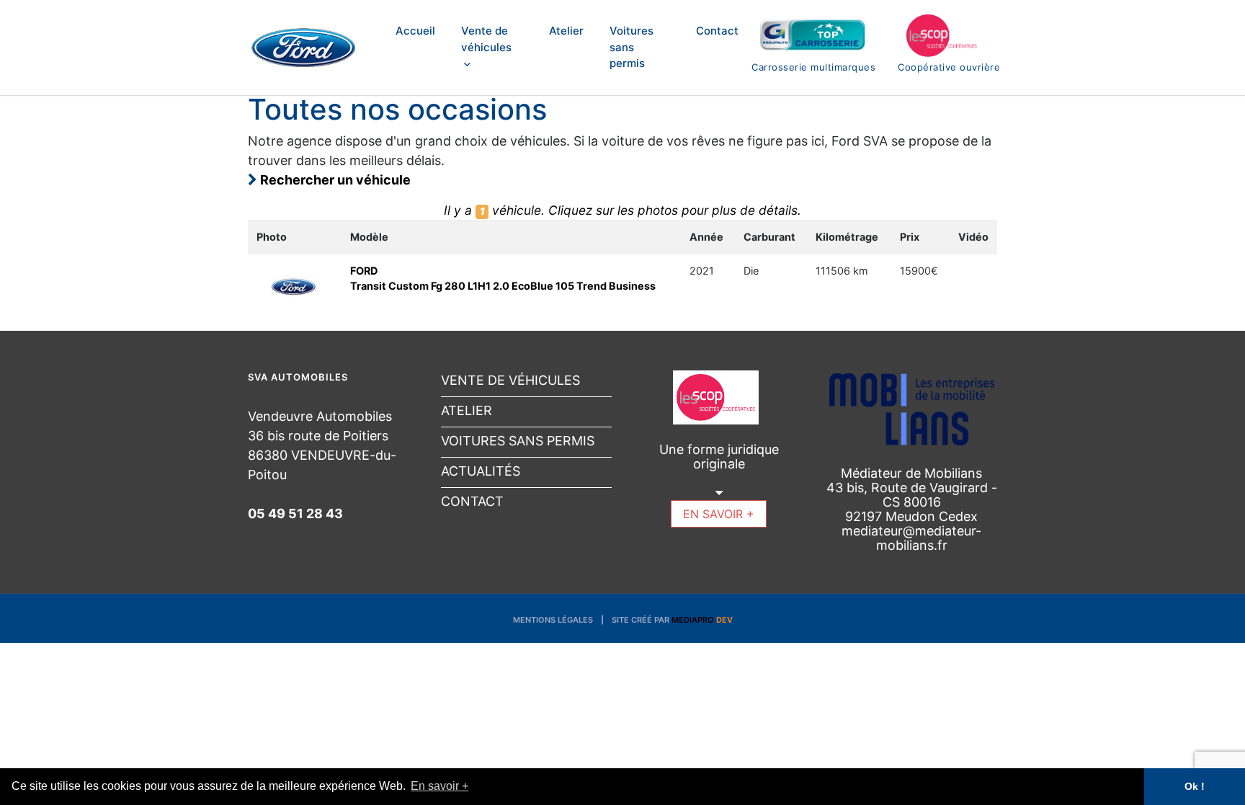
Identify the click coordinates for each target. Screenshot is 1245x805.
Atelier (566, 30)
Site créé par (672, 620)
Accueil (415, 30)
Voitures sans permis (631, 47)
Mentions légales (553, 620)
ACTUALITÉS (480, 471)
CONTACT (472, 501)
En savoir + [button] (439, 786)
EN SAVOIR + (718, 514)
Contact (717, 30)
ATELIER (466, 410)
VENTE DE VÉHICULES (510, 380)
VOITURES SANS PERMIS (517, 440)
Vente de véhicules (486, 39)
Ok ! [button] (1194, 786)
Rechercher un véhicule (334, 179)
